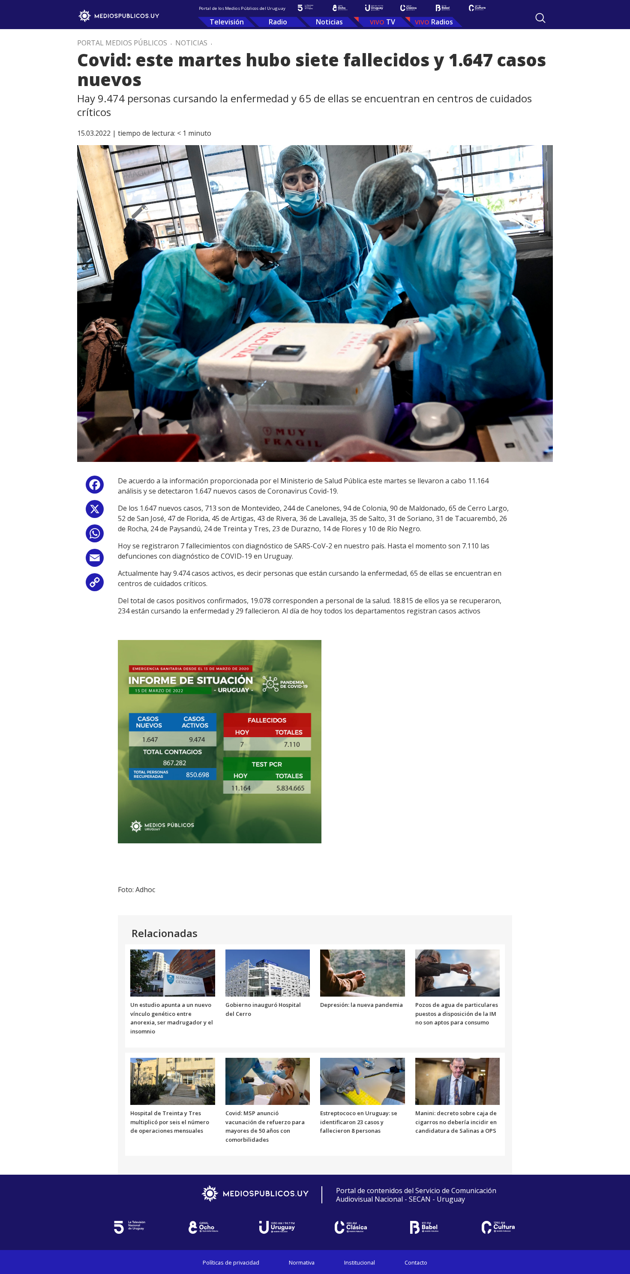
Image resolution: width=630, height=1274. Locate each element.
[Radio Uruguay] (374, 8)
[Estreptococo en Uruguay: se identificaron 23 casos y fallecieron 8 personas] (362, 1080)
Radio (278, 22)
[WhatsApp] (94, 536)
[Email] (94, 561)
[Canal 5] (306, 8)
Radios (442, 22)
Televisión (227, 22)
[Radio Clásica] (408, 8)
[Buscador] (540, 18)
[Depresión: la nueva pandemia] (362, 972)
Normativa (302, 1262)
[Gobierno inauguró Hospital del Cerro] (267, 972)
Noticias (329, 22)
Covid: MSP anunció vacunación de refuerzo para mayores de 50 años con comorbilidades (265, 1126)
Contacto (416, 1262)
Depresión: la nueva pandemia (361, 1005)
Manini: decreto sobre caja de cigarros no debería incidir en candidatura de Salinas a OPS (456, 1122)
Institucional (359, 1262)
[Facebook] (94, 488)
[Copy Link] (94, 585)
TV (390, 22)
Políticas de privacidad (231, 1262)
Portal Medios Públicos (122, 43)
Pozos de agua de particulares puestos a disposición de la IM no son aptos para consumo (456, 1014)
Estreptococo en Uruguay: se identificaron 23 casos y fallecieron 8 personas (358, 1122)
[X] (94, 512)
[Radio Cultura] (477, 8)
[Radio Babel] (443, 8)
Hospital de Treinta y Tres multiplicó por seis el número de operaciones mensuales (169, 1122)
